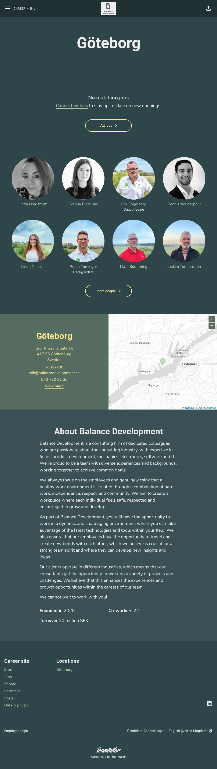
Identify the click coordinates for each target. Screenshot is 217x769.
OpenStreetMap (207, 407)
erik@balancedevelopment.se (54, 372)
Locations (12, 690)
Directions (54, 366)
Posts (9, 698)
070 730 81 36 (54, 379)
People (10, 684)
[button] (208, 8)
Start (8, 669)
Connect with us (72, 106)
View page (54, 386)
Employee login (16, 730)
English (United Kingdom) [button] (188, 730)
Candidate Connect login (145, 730)
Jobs (8, 676)
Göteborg (64, 669)
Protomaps (188, 407)
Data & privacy (16, 705)
